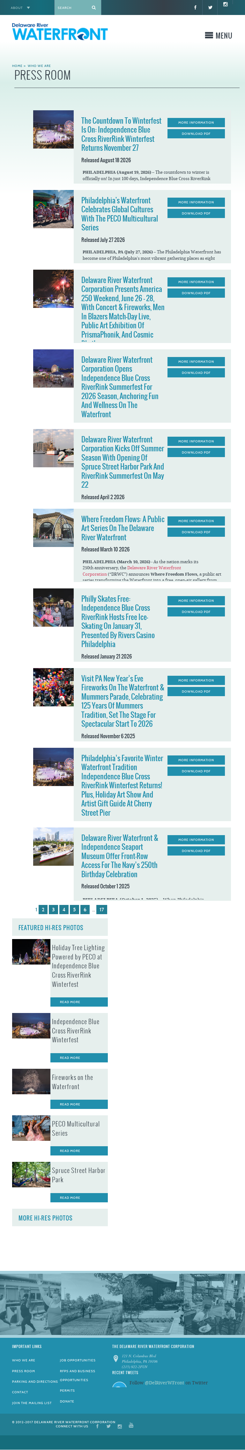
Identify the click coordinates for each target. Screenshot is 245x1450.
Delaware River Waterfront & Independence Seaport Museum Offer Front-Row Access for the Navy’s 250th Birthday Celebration (119, 856)
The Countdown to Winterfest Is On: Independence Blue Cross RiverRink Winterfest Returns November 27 (121, 134)
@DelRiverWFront (164, 1383)
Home (17, 66)
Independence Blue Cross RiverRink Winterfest (76, 1030)
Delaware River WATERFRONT (60, 32)
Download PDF (196, 134)
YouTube (131, 1426)
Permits (67, 1390)
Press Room (23, 1371)
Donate (67, 1401)
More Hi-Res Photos (46, 1217)
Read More (70, 1002)
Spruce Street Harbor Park (79, 1175)
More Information (196, 122)
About (17, 8)
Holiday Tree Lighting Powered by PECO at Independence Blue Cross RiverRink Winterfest (78, 966)
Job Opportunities (78, 1360)
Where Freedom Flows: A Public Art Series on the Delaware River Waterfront (123, 528)
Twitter (109, 1426)
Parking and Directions (35, 1382)
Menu (224, 37)
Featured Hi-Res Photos (51, 927)
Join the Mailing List (32, 1403)
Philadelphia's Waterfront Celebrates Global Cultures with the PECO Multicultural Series (119, 214)
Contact (20, 1392)
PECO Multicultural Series (76, 1128)
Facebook (97, 1426)
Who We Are (39, 66)
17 (102, 910)
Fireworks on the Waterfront (72, 1082)
